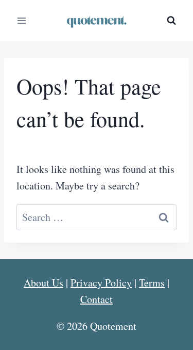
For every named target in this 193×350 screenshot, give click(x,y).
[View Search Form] (171, 20)
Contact (96, 299)
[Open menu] (21, 20)
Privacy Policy (101, 283)
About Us (43, 283)
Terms (152, 283)
